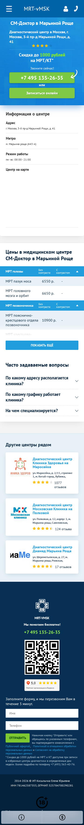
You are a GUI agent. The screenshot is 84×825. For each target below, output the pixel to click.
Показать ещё (42, 345)
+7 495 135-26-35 (75, 9)
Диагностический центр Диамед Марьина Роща (52, 549)
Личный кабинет (66, 9)
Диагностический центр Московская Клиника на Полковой (52, 509)
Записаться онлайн (42, 93)
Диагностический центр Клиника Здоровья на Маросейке (52, 463)
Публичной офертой (18, 746)
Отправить (17, 738)
